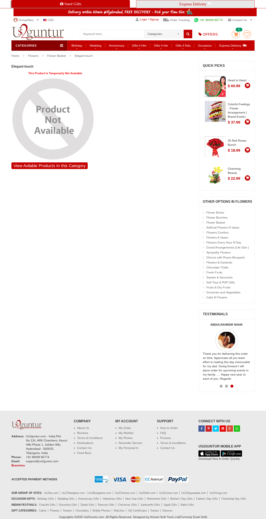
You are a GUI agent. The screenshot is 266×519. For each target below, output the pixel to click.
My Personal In (128, 448)
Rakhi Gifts (187, 504)
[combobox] (164, 33)
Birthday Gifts (45, 498)
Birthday (76, 45)
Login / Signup (149, 19)
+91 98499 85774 (211, 20)
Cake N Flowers (216, 297)
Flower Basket (56, 55)
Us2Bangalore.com (99, 492)
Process (165, 438)
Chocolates (82, 510)
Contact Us (84, 448)
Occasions (205, 45)
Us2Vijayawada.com (193, 492)
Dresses (167, 510)
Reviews (82, 433)
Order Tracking (180, 20)
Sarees (154, 510)
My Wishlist (126, 433)
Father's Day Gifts (207, 498)
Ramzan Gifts (106, 504)
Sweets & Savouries (219, 277)
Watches (119, 510)
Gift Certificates (137, 510)
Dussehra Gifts (68, 504)
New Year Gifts (134, 498)
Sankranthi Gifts (150, 504)
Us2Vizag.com (218, 492)
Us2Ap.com (51, 492)
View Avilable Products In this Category (50, 165)
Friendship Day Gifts (234, 498)
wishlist (247, 34)
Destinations (85, 443)
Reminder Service (130, 443)
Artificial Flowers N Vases (222, 227)
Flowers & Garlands (219, 262)
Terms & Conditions (90, 438)
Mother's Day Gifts (181, 498)
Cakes (43, 510)
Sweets (67, 510)
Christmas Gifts (127, 504)
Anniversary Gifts (88, 498)
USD (51, 20)
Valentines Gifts (112, 498)
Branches (18, 465)
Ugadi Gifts (170, 504)
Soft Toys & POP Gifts (220, 282)
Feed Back (84, 453)
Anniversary (116, 45)
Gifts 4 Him (139, 45)
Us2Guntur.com (168, 492)
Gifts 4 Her (161, 45)
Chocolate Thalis (217, 267)
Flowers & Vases (217, 237)
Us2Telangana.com (74, 492)
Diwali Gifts (87, 504)
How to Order (169, 428)
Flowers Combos (217, 232)
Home (15, 55)
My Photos (126, 438)
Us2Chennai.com (125, 492)
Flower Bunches (217, 217)
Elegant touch (84, 55)
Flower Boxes (215, 212)
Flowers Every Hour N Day (223, 242)
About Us (83, 428)
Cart (236, 34)
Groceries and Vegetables (223, 292)
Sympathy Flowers (218, 252)
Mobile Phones (101, 510)
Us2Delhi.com (147, 492)
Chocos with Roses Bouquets (225, 257)
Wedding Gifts (66, 498)
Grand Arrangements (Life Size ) (227, 247)
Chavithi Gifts (47, 504)
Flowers (33, 55)
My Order (125, 428)
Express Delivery (230, 45)
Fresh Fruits (214, 272)
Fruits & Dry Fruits (218, 287)
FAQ (163, 433)
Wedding (95, 45)
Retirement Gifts (157, 498)
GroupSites (26, 20)
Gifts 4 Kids (183, 45)
